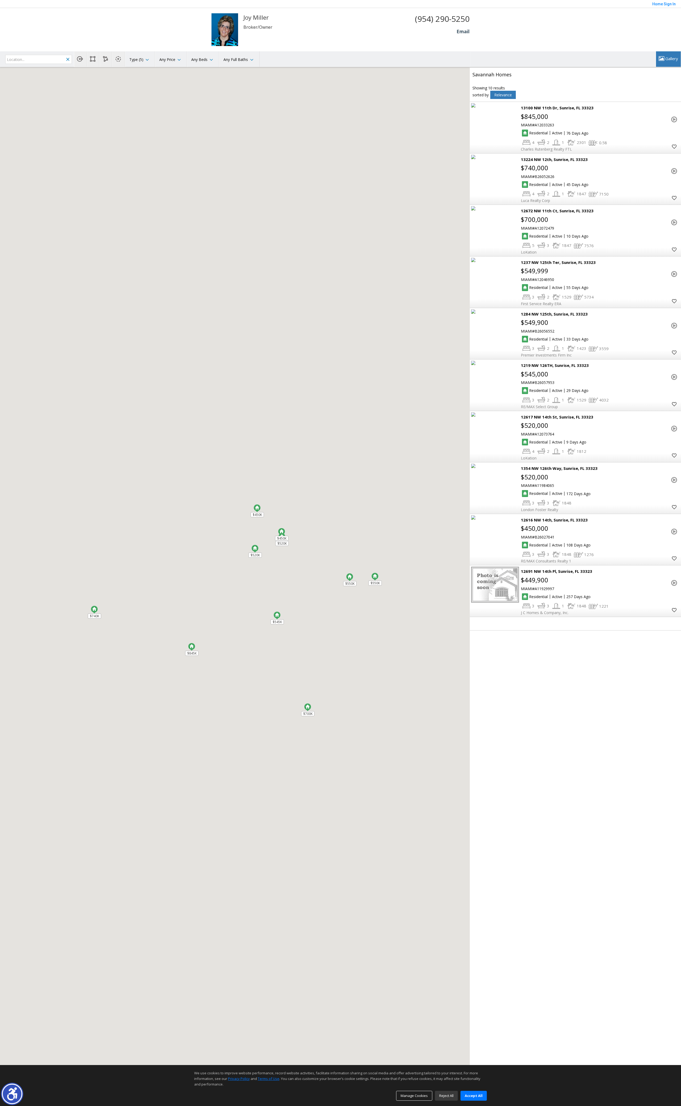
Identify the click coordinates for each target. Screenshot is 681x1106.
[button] (12, 1094)
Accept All (474, 1095)
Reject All (446, 1095)
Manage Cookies (414, 1095)
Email (463, 31)
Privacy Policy (239, 1078)
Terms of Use (268, 1078)
